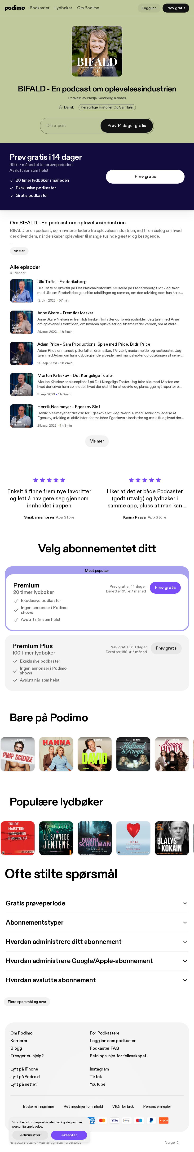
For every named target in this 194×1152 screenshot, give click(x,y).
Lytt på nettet (23, 1084)
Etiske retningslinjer (38, 1106)
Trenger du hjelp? (27, 1056)
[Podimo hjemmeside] (15, 8)
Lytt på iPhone (24, 1069)
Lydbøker (63, 8)
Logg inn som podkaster (113, 1041)
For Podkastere (104, 1033)
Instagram (99, 1069)
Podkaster (39, 8)
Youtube (98, 1084)
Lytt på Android (25, 1077)
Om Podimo (88, 8)
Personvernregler (157, 1106)
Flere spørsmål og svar (27, 1001)
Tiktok (96, 1077)
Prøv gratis (176, 8)
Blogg (16, 1048)
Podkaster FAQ (104, 1048)
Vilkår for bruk (123, 1106)
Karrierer (18, 1041)
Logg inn (149, 8)
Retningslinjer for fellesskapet (118, 1056)
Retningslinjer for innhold (83, 1106)
